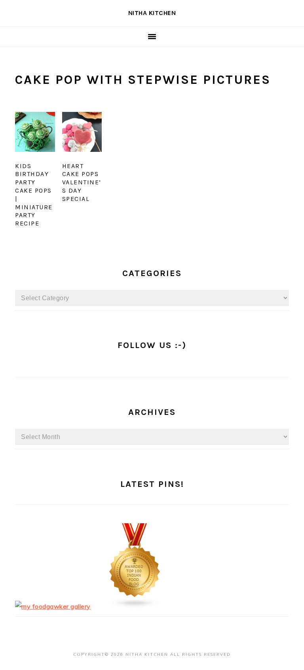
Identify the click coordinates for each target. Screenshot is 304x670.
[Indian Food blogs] (135, 606)
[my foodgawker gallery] (53, 606)
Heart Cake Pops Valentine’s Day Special (81, 182)
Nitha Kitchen (152, 13)
